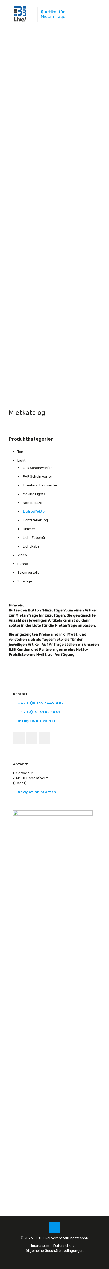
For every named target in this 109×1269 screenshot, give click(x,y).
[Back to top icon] (54, 1227)
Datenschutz (64, 1246)
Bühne (22, 564)
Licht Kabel (31, 546)
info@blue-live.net (37, 721)
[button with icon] (19, 738)
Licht (21, 460)
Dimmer (29, 529)
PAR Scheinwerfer (37, 477)
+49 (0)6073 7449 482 (41, 703)
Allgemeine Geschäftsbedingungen (55, 1251)
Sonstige (24, 581)
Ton (20, 452)
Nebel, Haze (32, 503)
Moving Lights (34, 494)
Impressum (40, 1246)
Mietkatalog (27, 412)
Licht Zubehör (34, 538)
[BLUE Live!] (20, 20)
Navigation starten (37, 792)
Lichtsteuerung (35, 520)
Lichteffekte (34, 511)
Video (22, 555)
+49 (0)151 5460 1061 (39, 712)
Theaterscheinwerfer (40, 485)
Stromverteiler (29, 572)
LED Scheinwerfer (37, 468)
